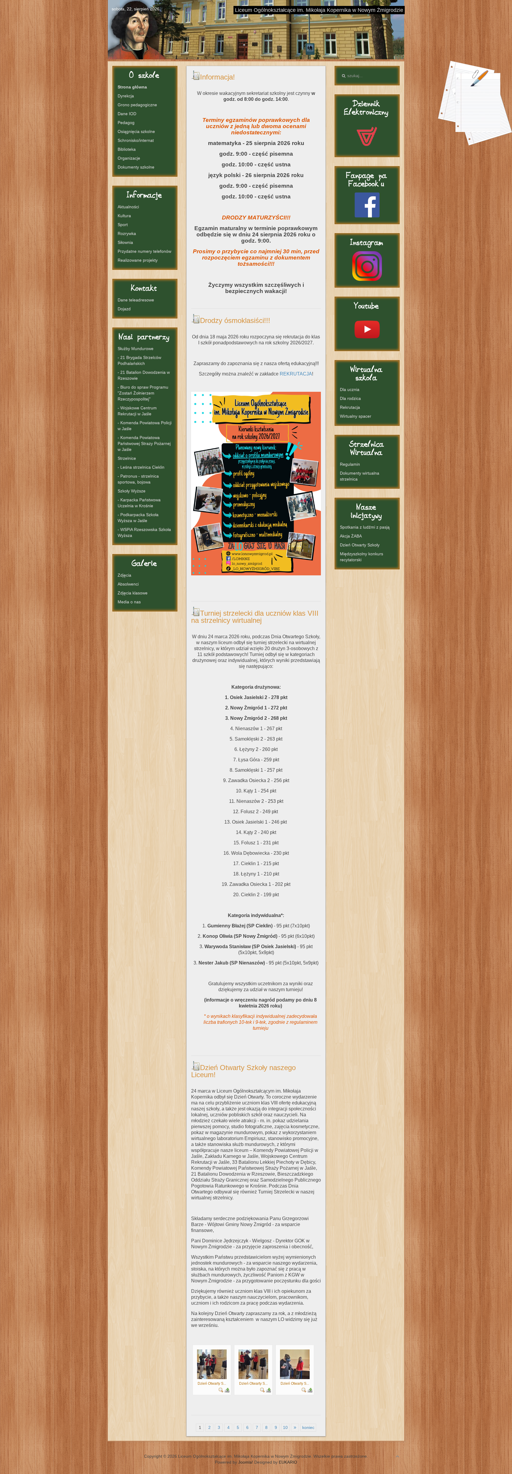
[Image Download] (227, 1389)
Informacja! (217, 77)
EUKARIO (288, 1462)
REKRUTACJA (296, 373)
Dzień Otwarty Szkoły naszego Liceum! (243, 1071)
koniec (308, 1427)
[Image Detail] (221, 1389)
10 (285, 1427)
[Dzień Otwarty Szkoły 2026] (212, 1364)
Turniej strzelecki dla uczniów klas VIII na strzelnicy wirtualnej (255, 616)
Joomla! (245, 1462)
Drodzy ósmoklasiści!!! (235, 320)
